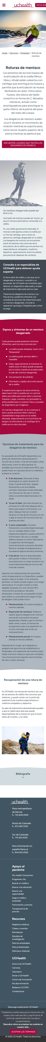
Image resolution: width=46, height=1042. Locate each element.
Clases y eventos (20, 928)
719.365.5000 (21, 837)
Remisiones (17, 932)
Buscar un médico (20, 883)
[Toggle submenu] (4, 5)
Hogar (4, 53)
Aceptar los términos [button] (23, 1032)
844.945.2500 (21, 852)
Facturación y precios (22, 905)
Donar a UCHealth (20, 975)
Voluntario (17, 972)
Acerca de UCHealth (21, 964)
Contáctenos (18, 991)
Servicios (14, 53)
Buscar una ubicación (22, 887)
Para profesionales (20, 947)
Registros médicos (20, 924)
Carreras (16, 968)
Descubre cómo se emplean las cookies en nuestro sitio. (23, 1025)
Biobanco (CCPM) (20, 987)
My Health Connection (22, 875)
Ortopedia (24, 53)
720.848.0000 (21, 815)
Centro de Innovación (22, 979)
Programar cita (19, 879)
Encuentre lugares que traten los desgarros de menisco (23, 144)
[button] (23, 778)
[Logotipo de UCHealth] (19, 801)
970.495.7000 (21, 826)
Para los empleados (21, 943)
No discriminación (20, 983)
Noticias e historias (21, 951)
